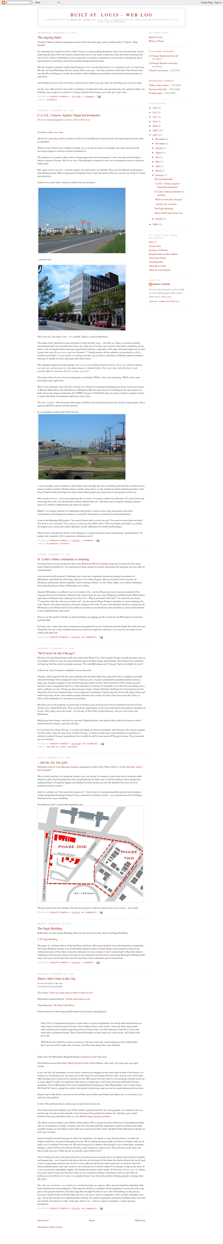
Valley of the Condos (159, 85)
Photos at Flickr (156, 40)
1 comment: (89, 97)
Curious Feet (155, 246)
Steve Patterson (82, 119)
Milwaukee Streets (161, 81)
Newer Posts (43, 1220)
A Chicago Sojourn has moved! (163, 55)
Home (92, 1220)
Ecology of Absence (158, 250)
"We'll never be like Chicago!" (56, 653)
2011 (155, 116)
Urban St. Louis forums (159, 269)
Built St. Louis (80, 20)
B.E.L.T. (153, 242)
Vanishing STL (156, 261)
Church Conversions (158, 70)
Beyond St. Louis (56, 747)
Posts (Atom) (56, 1227)
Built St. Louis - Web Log (112, 15)
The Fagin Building (49, 928)
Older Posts (140, 1220)
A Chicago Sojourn (161, 51)
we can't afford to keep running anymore (91, 1116)
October (159, 148)
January (159, 218)
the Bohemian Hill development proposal (97, 563)
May (157, 161)
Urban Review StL (157, 265)
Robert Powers (161, 284)
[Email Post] (99, 97)
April (158, 166)
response (86, 1056)
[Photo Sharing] (81, 253)
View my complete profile (164, 301)
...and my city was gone (52, 762)
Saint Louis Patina (157, 257)
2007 (155, 135)
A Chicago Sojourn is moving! (163, 63)
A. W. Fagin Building (47, 939)
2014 (155, 107)
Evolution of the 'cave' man (50, 132)
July (157, 157)
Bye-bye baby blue (158, 89)
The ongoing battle (49, 37)
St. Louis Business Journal (65, 766)
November (160, 143)
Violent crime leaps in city (77, 998)
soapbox (52, 100)
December (160, 139)
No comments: (90, 637)
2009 (155, 125)
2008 (155, 130)
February (159, 175)
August (159, 152)
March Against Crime (78, 1062)
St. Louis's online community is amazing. (63, 559)
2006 (155, 224)
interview (50, 1011)
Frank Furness (106, 948)
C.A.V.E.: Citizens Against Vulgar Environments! (69, 115)
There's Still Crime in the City (56, 978)
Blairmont (53, 544)
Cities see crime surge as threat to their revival (71, 992)
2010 (155, 121)
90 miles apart (155, 93)
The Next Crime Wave (63, 1005)
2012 (155, 112)
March (158, 170)
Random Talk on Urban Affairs (163, 254)
